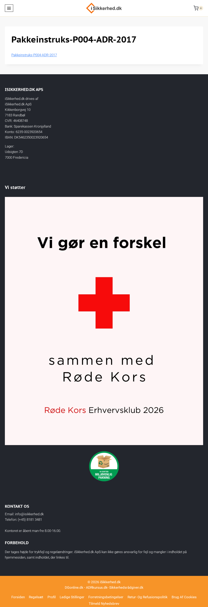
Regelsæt (36, 597)
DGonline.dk (74, 587)
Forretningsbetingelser (105, 597)
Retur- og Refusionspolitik (148, 597)
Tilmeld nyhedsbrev (104, 604)
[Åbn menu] (9, 8)
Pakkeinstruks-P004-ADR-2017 (34, 55)
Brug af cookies (184, 597)
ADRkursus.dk (96, 587)
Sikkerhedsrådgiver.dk (126, 587)
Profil (52, 597)
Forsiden (18, 597)
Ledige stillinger (72, 597)
